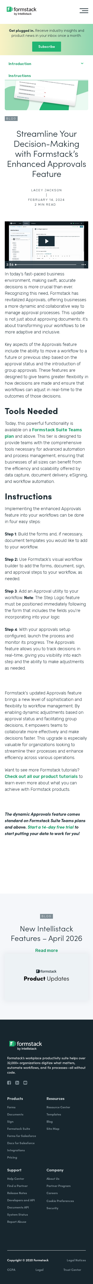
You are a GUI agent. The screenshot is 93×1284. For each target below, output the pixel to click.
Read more (46, 950)
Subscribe (46, 46)
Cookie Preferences (60, 1200)
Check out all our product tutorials (41, 776)
